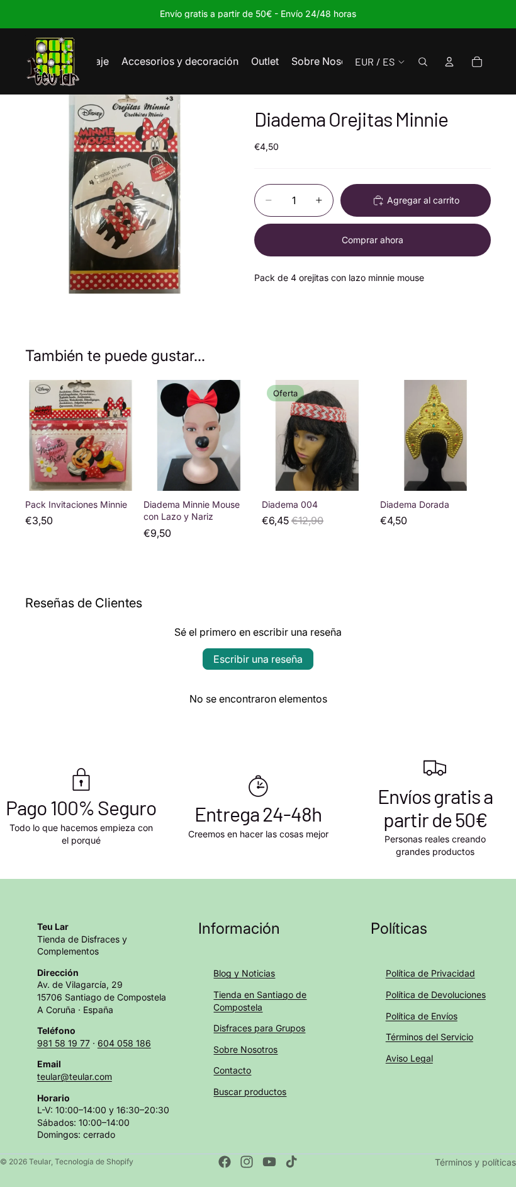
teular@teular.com (74, 1076)
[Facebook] (224, 1161)
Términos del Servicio (429, 1036)
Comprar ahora (372, 239)
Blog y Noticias (244, 973)
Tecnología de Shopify (94, 1161)
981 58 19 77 (63, 1043)
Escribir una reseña (258, 659)
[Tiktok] (291, 1161)
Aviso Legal (409, 1058)
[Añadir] (116, 471)
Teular (40, 1161)
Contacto (232, 1070)
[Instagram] (246, 1161)
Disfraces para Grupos (259, 1028)
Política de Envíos (421, 1016)
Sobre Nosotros (245, 1049)
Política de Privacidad (430, 973)
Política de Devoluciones (436, 994)
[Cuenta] (449, 62)
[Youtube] (269, 1161)
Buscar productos (249, 1091)
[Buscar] (423, 62)
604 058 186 (124, 1043)
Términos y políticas (475, 1162)
